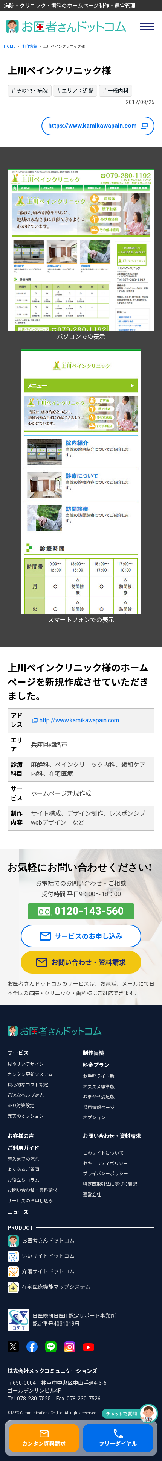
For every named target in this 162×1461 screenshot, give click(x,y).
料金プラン (96, 1065)
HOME (9, 46)
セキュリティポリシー (105, 1163)
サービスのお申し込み (88, 936)
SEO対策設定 (21, 1105)
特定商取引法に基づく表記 (110, 1184)
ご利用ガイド (23, 1148)
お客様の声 (21, 1136)
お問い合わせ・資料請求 (88, 962)
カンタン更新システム (30, 1074)
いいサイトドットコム (48, 1256)
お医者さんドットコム (48, 1241)
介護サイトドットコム (48, 1271)
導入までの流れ (23, 1159)
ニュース (18, 1212)
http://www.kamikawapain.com (79, 720)
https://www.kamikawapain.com (92, 125)
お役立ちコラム (23, 1180)
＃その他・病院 (29, 91)
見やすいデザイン (26, 1064)
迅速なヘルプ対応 (26, 1095)
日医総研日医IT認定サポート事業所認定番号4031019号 (74, 1320)
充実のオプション (26, 1116)
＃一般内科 (115, 91)
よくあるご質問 (23, 1169)
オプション (94, 1117)
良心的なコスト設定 (28, 1085)
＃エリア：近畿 (75, 91)
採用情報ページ (99, 1107)
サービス (18, 1053)
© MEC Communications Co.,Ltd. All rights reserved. (53, 1413)
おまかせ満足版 (99, 1097)
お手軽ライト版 (99, 1076)
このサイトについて (103, 1153)
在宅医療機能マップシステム (56, 1287)
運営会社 (92, 1194)
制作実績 (29, 46)
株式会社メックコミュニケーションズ (52, 1371)
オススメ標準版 (99, 1086)
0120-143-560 (89, 911)
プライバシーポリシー (105, 1173)
